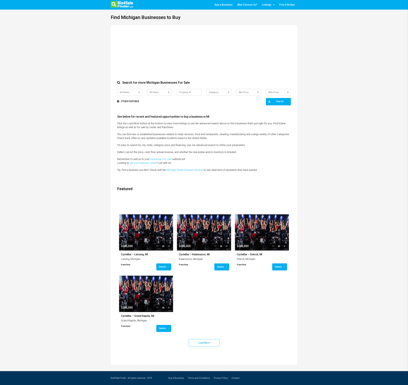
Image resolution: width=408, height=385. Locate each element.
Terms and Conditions (199, 378)
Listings (266, 4)
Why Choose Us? (247, 4)
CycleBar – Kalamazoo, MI (194, 254)
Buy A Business (176, 378)
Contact (236, 378)
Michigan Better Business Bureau (185, 169)
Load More (204, 342)
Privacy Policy (221, 378)
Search (280, 101)
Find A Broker (287, 4)
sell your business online (143, 162)
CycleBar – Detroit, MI (249, 254)
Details (163, 266)
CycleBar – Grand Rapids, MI (137, 315)
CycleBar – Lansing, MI (134, 254)
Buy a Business (224, 4)
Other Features (129, 101)
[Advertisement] (204, 55)
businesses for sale (161, 159)
